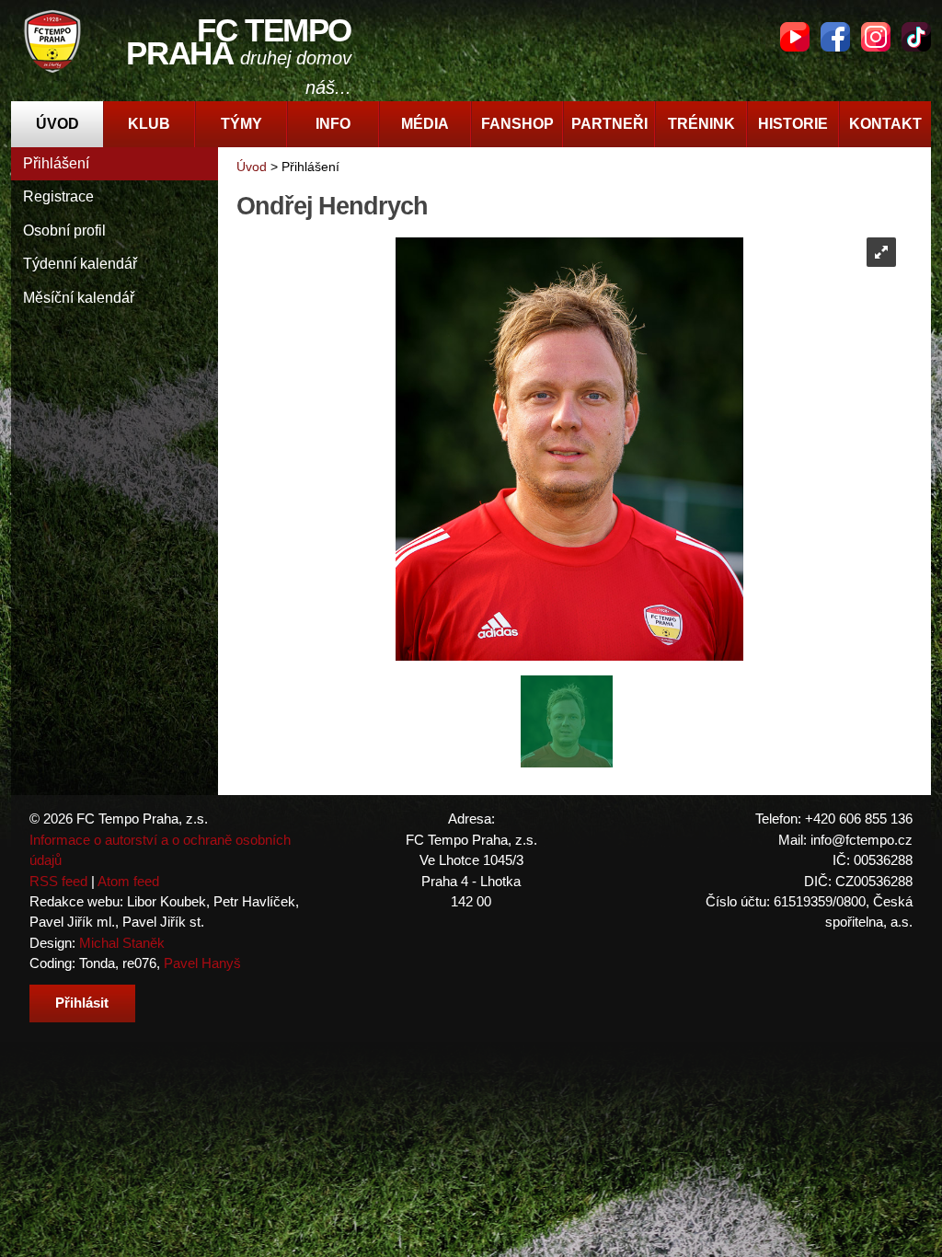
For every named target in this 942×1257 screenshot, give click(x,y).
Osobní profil (64, 230)
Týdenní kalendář (80, 263)
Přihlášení (56, 163)
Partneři (609, 124)
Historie (793, 124)
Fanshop (517, 124)
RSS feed (58, 881)
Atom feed (128, 881)
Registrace (58, 196)
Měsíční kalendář (78, 298)
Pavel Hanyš (202, 963)
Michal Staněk (122, 943)
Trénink (701, 124)
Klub (149, 124)
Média (425, 124)
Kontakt (885, 124)
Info (333, 124)
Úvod (57, 124)
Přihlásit (82, 1002)
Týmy (241, 124)
